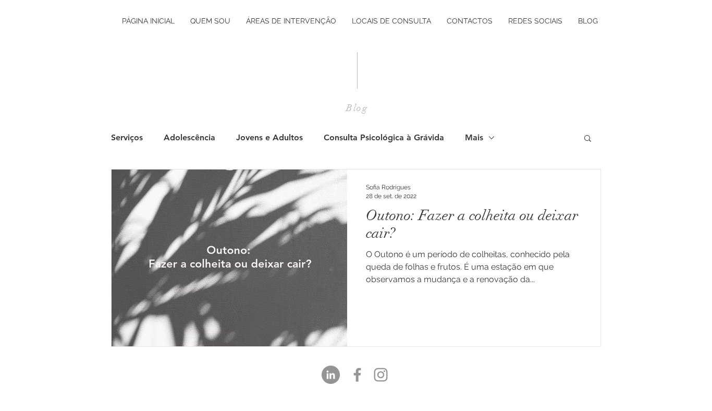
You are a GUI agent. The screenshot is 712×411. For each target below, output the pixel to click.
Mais (474, 137)
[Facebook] (357, 375)
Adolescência (189, 137)
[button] (588, 139)
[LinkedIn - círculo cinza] (331, 375)
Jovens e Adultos (269, 137)
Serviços (127, 137)
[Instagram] (381, 375)
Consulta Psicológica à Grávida (384, 137)
